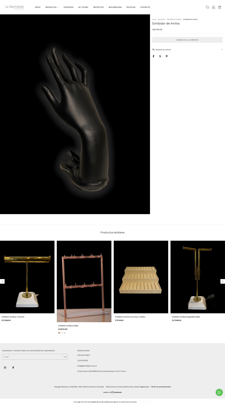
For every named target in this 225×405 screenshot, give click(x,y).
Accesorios (161, 19)
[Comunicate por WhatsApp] (219, 392)
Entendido (145, 402)
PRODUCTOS (51, 7)
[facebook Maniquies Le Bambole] (13, 367)
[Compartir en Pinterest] (166, 56)
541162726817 (83, 355)
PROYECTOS (98, 7)
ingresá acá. (144, 387)
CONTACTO (145, 7)
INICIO (38, 7)
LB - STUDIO (83, 7)
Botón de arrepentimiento (161, 387)
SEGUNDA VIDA (115, 7)
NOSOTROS (68, 7)
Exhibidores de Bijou (174, 19)
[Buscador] (207, 7)
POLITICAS (130, 7)
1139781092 (82, 360)
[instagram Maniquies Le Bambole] (5, 367)
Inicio (154, 19)
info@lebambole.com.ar (87, 366)
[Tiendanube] (112, 393)
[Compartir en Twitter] (160, 56)
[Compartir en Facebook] (153, 56)
